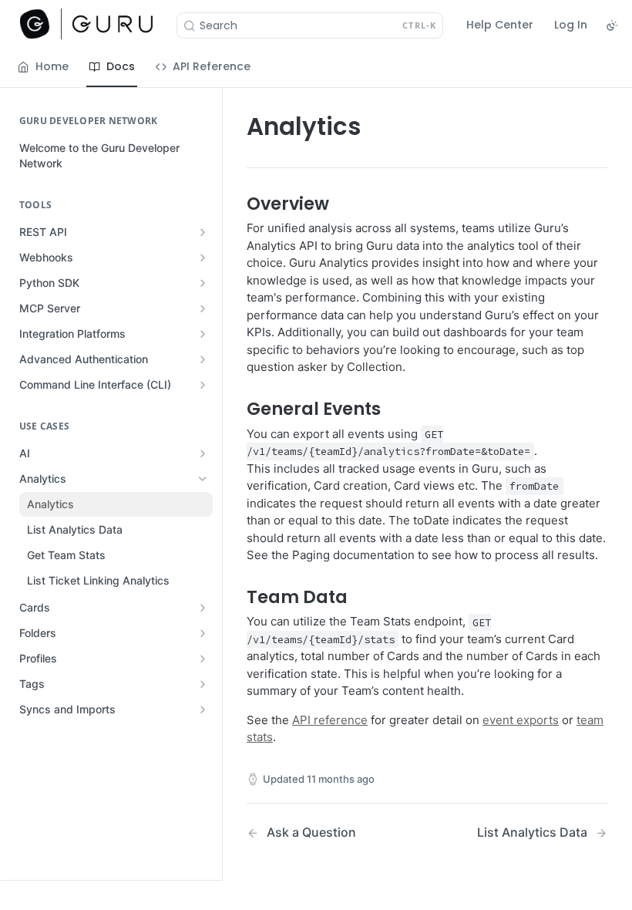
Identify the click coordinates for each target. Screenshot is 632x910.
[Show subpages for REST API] (203, 232)
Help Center (499, 24)
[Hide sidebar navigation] (219, 483)
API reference (330, 720)
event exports (520, 720)
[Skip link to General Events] (236, 408)
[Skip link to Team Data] (236, 596)
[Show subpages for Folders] (203, 633)
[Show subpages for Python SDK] (203, 283)
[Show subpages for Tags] (203, 684)
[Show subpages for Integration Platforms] (203, 334)
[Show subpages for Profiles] (203, 658)
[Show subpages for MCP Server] (203, 308)
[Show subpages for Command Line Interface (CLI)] (203, 385)
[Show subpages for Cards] (203, 608)
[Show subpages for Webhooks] (203, 257)
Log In (570, 24)
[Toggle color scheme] (612, 25)
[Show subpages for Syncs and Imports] (203, 709)
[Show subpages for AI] (203, 453)
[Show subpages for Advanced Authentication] (203, 359)
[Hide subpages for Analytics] (203, 479)
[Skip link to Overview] (236, 203)
